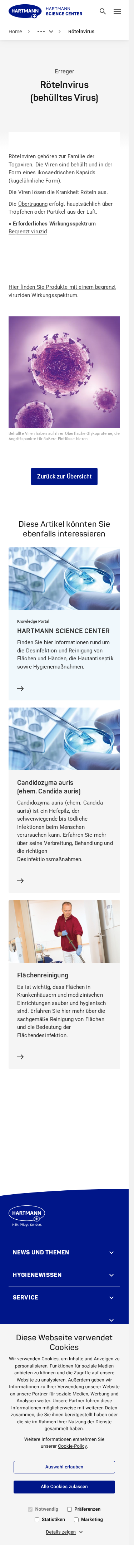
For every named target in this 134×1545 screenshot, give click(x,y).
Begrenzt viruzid (28, 231)
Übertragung (33, 204)
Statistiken (53, 1519)
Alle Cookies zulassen (64, 1487)
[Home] (45, 11)
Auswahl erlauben (64, 1467)
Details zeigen (61, 1532)
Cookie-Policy (72, 1446)
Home (15, 31)
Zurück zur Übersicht (64, 476)
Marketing (92, 1519)
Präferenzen (87, 1509)
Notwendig (46, 1509)
